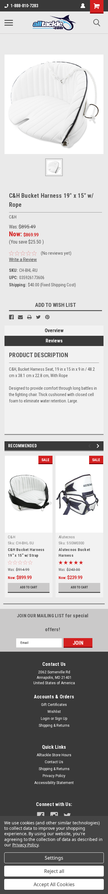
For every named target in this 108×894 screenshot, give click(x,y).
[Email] (20, 317)
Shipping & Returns (54, 725)
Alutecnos (66, 537)
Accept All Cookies (54, 884)
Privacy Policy (54, 776)
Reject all (54, 871)
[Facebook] (11, 317)
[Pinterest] (47, 317)
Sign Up (61, 718)
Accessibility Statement (54, 783)
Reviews (54, 341)
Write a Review (23, 259)
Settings (54, 858)
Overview (54, 330)
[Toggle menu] (8, 22)
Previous (90, 446)
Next (99, 446)
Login (45, 718)
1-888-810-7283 (24, 5)
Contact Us (54, 762)
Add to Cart (28, 587)
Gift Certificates (54, 705)
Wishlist (54, 712)
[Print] (29, 317)
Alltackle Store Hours (54, 755)
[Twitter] (38, 317)
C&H (11, 537)
